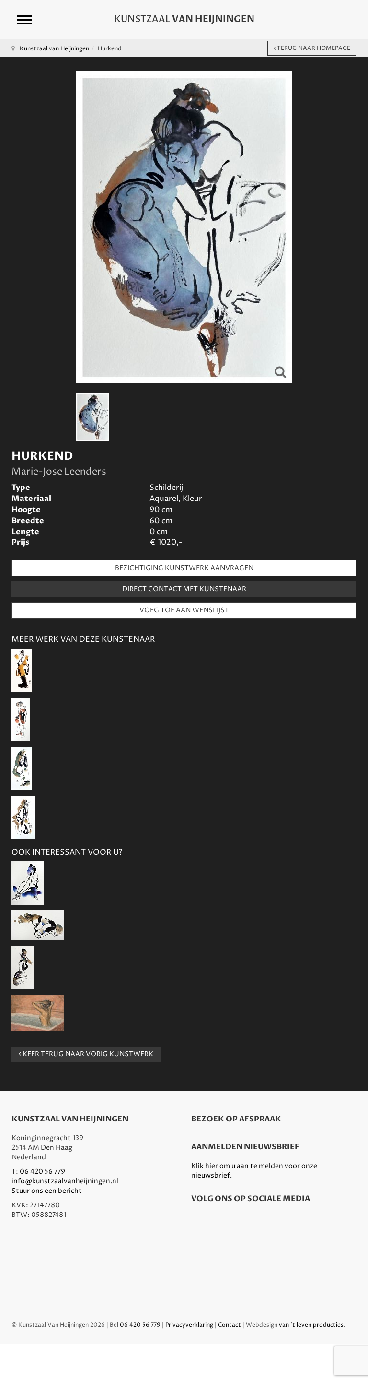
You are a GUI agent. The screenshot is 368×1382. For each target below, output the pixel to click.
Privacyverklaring (189, 1325)
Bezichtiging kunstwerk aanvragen (184, 567)
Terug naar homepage (313, 48)
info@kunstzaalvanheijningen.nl (65, 1181)
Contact (229, 1325)
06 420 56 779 (42, 1171)
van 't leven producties (311, 1325)
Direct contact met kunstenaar (184, 589)
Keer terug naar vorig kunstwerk (87, 1054)
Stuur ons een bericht (47, 1190)
